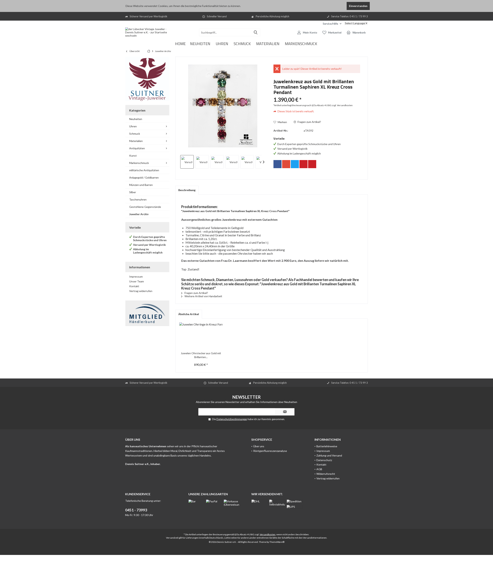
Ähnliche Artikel (188, 314)
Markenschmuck (139, 162)
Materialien (136, 141)
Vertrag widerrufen (140, 291)
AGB (319, 469)
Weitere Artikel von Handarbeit (203, 296)
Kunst (133, 155)
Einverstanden (358, 6)
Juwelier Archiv (138, 214)
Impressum (136, 276)
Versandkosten (267, 534)
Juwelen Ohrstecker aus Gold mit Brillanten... (201, 355)
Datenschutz (324, 460)
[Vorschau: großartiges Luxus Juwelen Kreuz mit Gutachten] (187, 162)
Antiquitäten (137, 148)
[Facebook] (277, 164)
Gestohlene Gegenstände (145, 206)
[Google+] (286, 164)
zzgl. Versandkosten (342, 105)
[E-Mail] (312, 164)
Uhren (133, 126)
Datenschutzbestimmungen (231, 419)
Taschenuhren (138, 199)
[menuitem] (332, 23)
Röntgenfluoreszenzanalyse (270, 450)
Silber (132, 192)
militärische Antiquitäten (144, 170)
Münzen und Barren (141, 184)
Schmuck (134, 133)
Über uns (258, 446)
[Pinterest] (303, 164)
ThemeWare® (276, 541)
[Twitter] (295, 164)
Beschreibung (186, 190)
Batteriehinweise (326, 446)
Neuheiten (135, 119)
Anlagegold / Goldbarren (144, 177)
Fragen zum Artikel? (309, 121)
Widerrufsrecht (325, 473)
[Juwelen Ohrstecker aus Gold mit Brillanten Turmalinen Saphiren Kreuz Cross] (201, 335)
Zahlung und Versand (329, 455)
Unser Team (136, 281)
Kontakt (134, 286)
